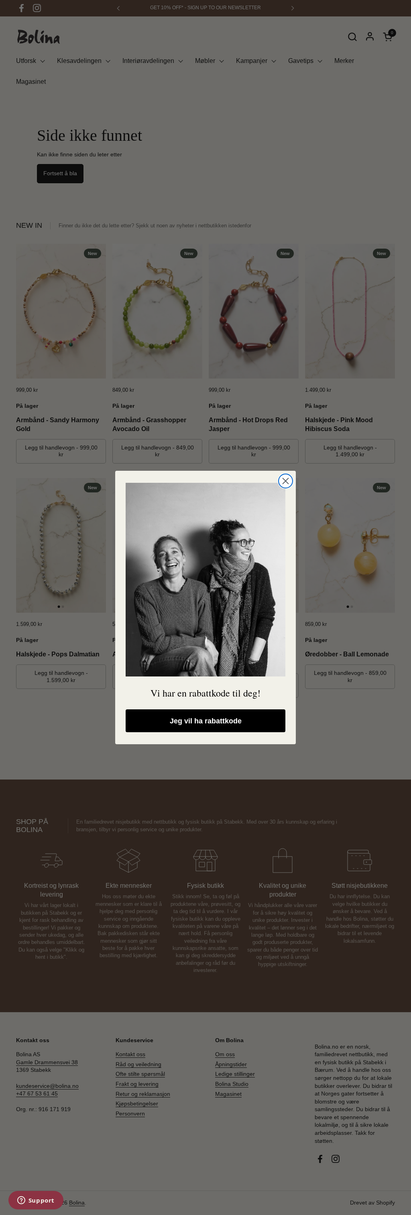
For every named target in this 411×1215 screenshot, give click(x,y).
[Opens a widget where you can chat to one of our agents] (35, 1201)
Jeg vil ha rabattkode (206, 721)
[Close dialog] (286, 481)
